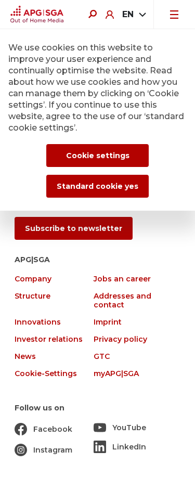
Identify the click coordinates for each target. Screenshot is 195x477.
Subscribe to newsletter (73, 228)
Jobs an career (122, 279)
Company (33, 279)
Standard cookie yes (97, 186)
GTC (102, 356)
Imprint (108, 322)
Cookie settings (97, 155)
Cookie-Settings (46, 373)
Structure (32, 296)
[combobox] (133, 14)
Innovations (38, 322)
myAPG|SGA (116, 373)
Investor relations (49, 339)
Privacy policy (120, 339)
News (25, 356)
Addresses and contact (122, 301)
